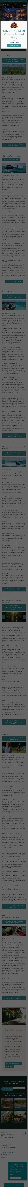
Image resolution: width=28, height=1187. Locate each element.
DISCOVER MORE (14, 45)
